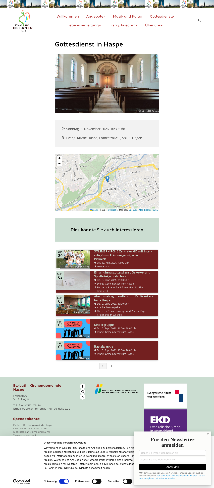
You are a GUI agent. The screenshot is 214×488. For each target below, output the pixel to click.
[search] (199, 20)
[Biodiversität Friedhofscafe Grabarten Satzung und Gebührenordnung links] (137, 25)
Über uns (153, 25)
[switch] (96, 481)
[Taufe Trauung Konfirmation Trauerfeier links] (100, 25)
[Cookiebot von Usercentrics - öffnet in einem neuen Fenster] (21, 481)
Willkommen (68, 16)
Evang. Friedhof (122, 25)
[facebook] (82, 386)
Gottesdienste (162, 16)
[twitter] (82, 397)
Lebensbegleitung (83, 25)
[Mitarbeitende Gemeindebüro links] (162, 25)
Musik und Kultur (128, 16)
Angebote (94, 16)
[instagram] (82, 391)
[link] (96, 16)
